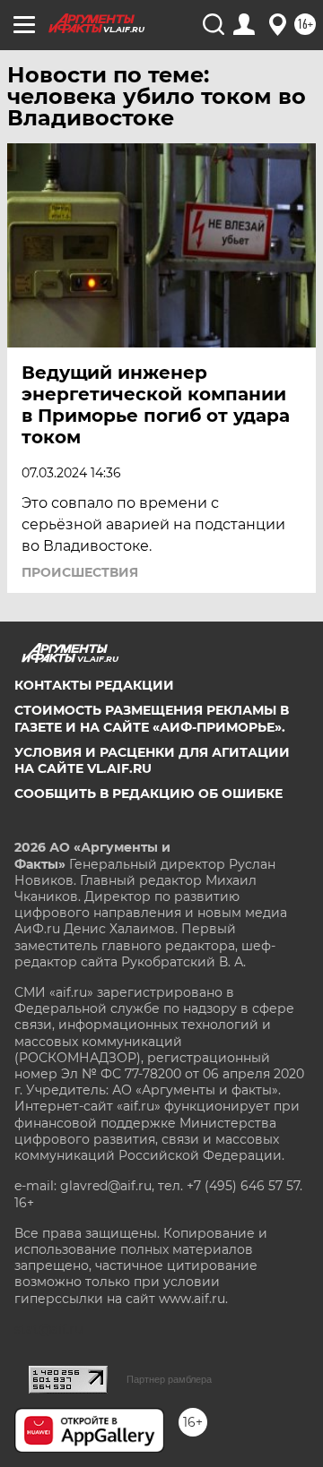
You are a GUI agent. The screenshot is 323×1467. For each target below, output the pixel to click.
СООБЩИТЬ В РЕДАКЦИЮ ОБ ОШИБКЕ (148, 793)
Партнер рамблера (169, 1379)
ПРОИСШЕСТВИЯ (80, 572)
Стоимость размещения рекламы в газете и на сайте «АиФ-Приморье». (151, 718)
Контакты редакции (94, 685)
